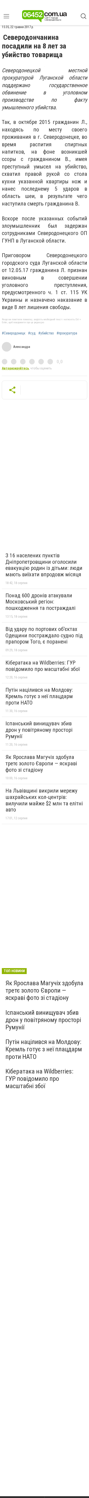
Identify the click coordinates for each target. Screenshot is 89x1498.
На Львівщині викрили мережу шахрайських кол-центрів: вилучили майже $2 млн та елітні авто (44, 800)
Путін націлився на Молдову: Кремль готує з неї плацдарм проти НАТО (39, 696)
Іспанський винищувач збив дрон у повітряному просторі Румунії (39, 729)
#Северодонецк (13, 333)
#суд (32, 333)
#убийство (46, 333)
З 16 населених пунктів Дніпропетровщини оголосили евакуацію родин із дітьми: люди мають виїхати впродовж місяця (43, 565)
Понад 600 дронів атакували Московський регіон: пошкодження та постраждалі (40, 601)
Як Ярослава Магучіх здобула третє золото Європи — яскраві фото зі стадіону (41, 763)
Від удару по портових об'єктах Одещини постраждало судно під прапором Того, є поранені (44, 635)
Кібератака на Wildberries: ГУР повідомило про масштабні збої (42, 666)
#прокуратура (67, 333)
